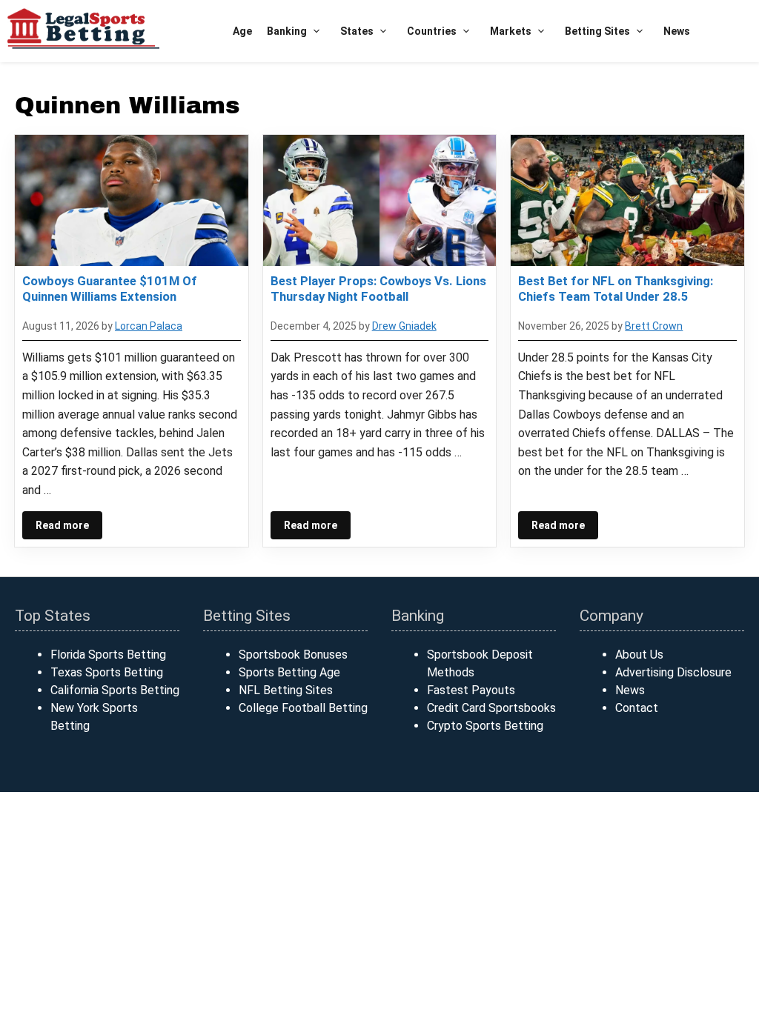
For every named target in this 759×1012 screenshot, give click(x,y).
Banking (287, 31)
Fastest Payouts (471, 690)
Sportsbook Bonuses (293, 655)
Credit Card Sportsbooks (491, 708)
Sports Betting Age (289, 672)
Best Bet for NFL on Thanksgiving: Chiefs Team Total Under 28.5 (615, 288)
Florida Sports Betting (108, 655)
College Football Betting (303, 708)
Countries (432, 31)
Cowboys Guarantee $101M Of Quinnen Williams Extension (109, 288)
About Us (639, 655)
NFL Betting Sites (286, 690)
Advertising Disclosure (673, 672)
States (357, 31)
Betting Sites (597, 31)
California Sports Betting (114, 690)
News (676, 31)
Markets (510, 31)
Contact (636, 708)
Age (242, 31)
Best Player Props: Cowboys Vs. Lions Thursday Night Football (378, 288)
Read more (62, 525)
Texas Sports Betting (106, 672)
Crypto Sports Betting (485, 726)
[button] (316, 31)
